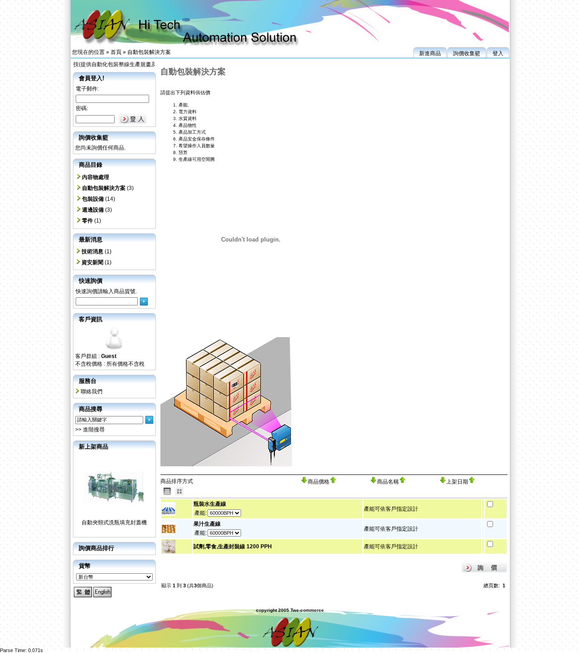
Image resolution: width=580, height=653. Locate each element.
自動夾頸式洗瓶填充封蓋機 (114, 522)
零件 (87, 221)
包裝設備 (93, 199)
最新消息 (90, 239)
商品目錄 (90, 164)
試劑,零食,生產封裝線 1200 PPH (232, 546)
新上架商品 (93, 446)
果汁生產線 (207, 524)
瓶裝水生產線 (209, 504)
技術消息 (92, 251)
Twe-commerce (307, 610)
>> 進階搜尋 (90, 429)
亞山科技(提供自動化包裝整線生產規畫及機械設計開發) (120, 64)
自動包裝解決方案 (149, 52)
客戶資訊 (90, 319)
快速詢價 (90, 280)
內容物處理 (95, 177)
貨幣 (85, 565)
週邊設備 (93, 210)
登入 (498, 53)
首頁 (116, 52)
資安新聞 (92, 262)
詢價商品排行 (96, 548)
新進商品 (430, 53)
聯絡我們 (91, 391)
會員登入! (91, 78)
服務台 (88, 380)
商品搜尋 (90, 409)
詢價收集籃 (466, 53)
